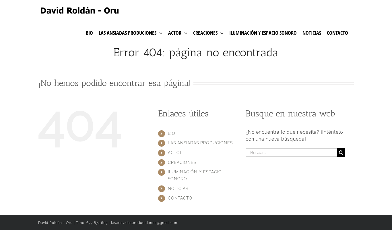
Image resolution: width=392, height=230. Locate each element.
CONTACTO (180, 198)
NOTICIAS (178, 188)
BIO (171, 133)
